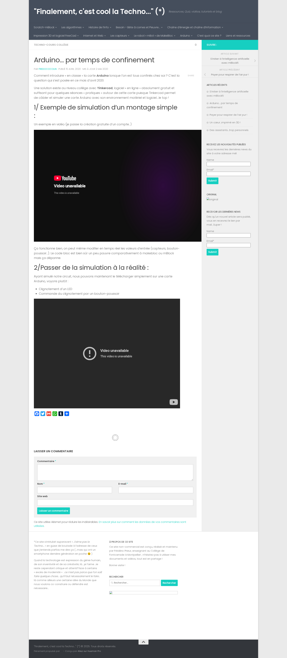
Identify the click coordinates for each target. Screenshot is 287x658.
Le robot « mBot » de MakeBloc (153, 36)
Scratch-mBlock (44, 27)
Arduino (185, 36)
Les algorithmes (71, 27)
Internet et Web (93, 36)
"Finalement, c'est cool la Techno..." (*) (99, 11)
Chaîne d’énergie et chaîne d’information (194, 27)
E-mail (123, 483)
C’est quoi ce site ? (209, 36)
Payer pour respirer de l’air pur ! (228, 115)
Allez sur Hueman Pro (89, 651)
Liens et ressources (238, 36)
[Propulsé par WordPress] (61, 651)
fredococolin (48, 69)
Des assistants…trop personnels (229, 130)
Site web (42, 496)
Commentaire (46, 461)
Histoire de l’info (99, 27)
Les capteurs (118, 36)
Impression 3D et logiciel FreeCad (55, 36)
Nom (41, 483)
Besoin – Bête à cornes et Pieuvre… (138, 27)
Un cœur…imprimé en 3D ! (225, 122)
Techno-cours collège (51, 45)
